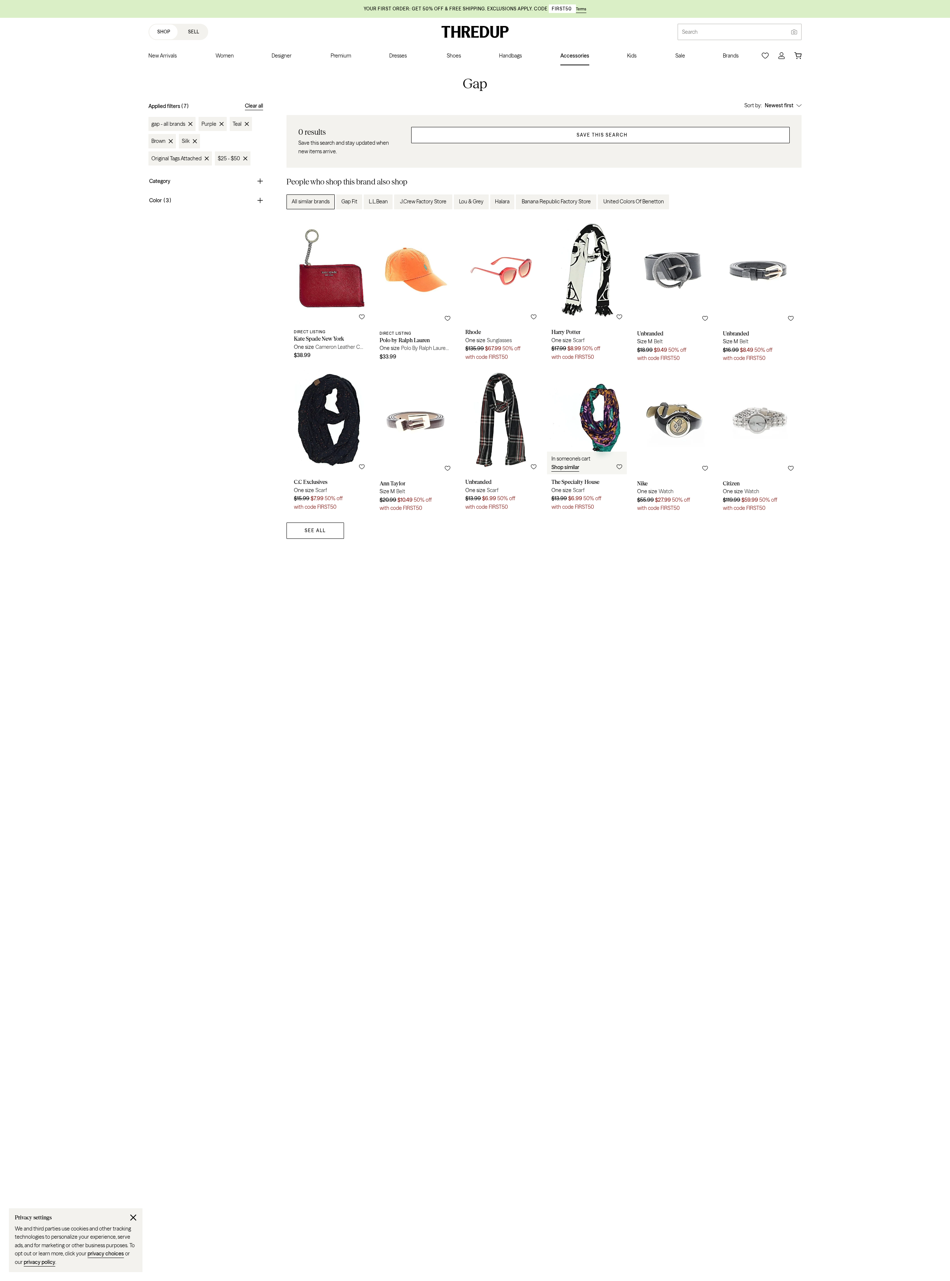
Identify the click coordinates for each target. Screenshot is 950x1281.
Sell (193, 32)
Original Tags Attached (176, 158)
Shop (163, 32)
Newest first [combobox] (779, 105)
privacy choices (106, 1253)
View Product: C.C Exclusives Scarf (329, 441)
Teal (237, 124)
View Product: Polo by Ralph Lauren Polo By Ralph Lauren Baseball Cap (415, 291)
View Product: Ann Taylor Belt (415, 441)
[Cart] (798, 55)
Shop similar (565, 467)
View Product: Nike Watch (672, 441)
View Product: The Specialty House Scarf (587, 441)
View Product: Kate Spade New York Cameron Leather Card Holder (329, 291)
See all (315, 530)
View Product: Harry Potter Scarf (587, 291)
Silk (186, 141)
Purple (209, 124)
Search (690, 32)
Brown (158, 141)
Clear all (254, 105)
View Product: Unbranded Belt (672, 291)
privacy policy (39, 1262)
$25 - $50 (229, 158)
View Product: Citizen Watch (758, 441)
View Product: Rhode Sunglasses (500, 291)
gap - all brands (168, 124)
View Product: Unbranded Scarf (500, 441)
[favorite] (361, 316)
